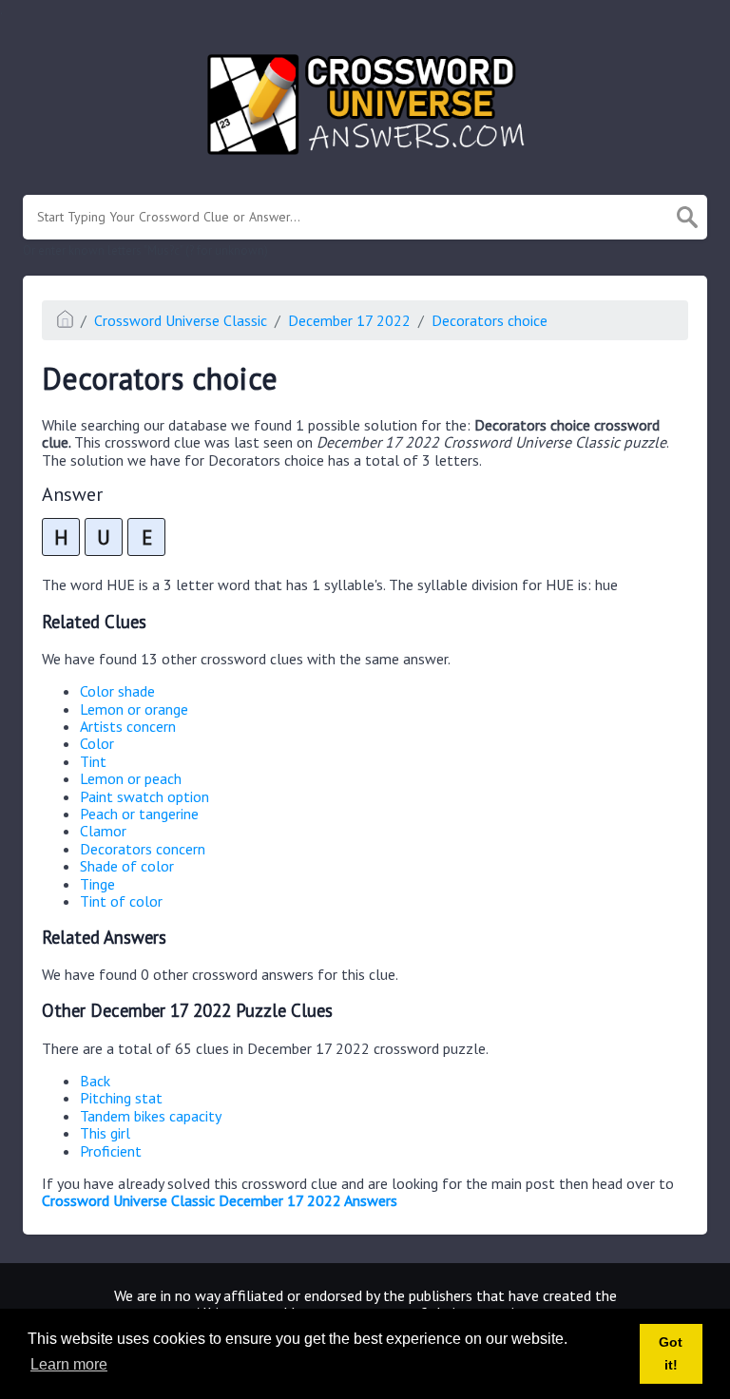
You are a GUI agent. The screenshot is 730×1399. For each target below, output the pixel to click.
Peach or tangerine (139, 813)
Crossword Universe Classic (180, 320)
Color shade (117, 690)
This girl (105, 1132)
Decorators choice (490, 320)
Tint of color (121, 900)
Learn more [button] (68, 1364)
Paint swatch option (144, 796)
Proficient (111, 1150)
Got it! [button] (670, 1353)
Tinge (97, 883)
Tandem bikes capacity (150, 1115)
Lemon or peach (131, 778)
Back (95, 1080)
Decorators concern (142, 848)
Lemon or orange (134, 709)
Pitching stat (121, 1097)
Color (97, 743)
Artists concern (128, 726)
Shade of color (127, 865)
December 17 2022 (349, 320)
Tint (93, 761)
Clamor (103, 830)
